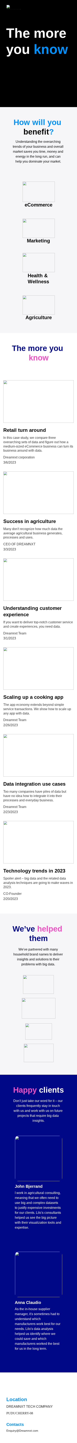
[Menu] (68, 7)
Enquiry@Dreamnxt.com (22, 1430)
